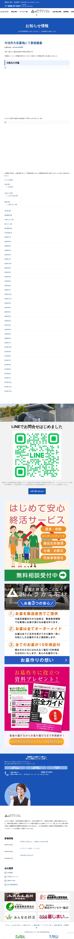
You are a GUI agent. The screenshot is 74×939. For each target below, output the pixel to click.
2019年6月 (8, 365)
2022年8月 (8, 307)
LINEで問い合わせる (37, 491)
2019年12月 (8, 347)
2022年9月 (8, 303)
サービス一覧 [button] (23, 11)
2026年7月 (8, 237)
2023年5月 (8, 272)
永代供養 (7, 233)
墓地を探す (14, 11)
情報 (6, 202)
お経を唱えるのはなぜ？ (27, 855)
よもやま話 (11, 196)
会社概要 (10, 872)
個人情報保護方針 (12, 884)
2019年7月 (8, 360)
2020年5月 (8, 334)
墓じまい (7, 224)
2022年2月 (8, 321)
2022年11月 (8, 299)
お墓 (6, 184)
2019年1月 (8, 378)
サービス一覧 (47, 925)
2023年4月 (8, 277)
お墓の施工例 (58, 925)
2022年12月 (8, 294)
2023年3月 (8, 281)
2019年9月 (8, 351)
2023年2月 (8, 285)
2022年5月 (8, 312)
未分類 (7, 211)
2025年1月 (8, 259)
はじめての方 (16, 925)
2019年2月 (8, 373)
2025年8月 (8, 246)
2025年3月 (8, 250)
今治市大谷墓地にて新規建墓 (23, 42)
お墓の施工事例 (56, 11)
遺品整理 (7, 215)
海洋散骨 (7, 228)
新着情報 (65, 11)
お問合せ (21, 936)
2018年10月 (8, 391)
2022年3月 (8, 316)
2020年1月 (8, 343)
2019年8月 (8, 356)
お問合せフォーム (12, 876)
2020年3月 (8, 338)
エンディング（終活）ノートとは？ (30, 848)
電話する (55, 936)
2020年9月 (8, 329)
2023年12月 (8, 263)
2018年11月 (8, 387)
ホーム (8, 925)
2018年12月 (8, 382)
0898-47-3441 (14, 5)
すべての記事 (9, 180)
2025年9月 (8, 241)
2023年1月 (8, 290)
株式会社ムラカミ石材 (33, 932)
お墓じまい (11, 204)
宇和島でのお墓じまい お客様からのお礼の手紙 (34, 841)
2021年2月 (8, 325)
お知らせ (7, 193)
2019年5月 (8, 369)
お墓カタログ (27, 925)
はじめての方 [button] (4, 11)
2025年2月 (8, 255)
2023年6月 (8, 268)
